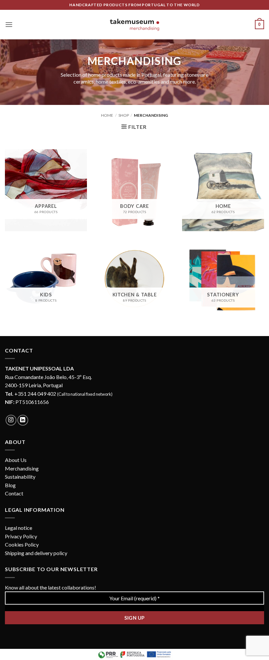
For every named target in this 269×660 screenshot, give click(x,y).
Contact (14, 493)
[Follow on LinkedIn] (22, 420)
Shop (123, 115)
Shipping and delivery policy (36, 553)
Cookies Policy (22, 544)
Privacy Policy (21, 536)
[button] (9, 24)
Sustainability (20, 476)
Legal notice (18, 528)
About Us (16, 460)
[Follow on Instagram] (11, 420)
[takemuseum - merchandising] (134, 25)
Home (107, 115)
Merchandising (22, 468)
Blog (10, 485)
